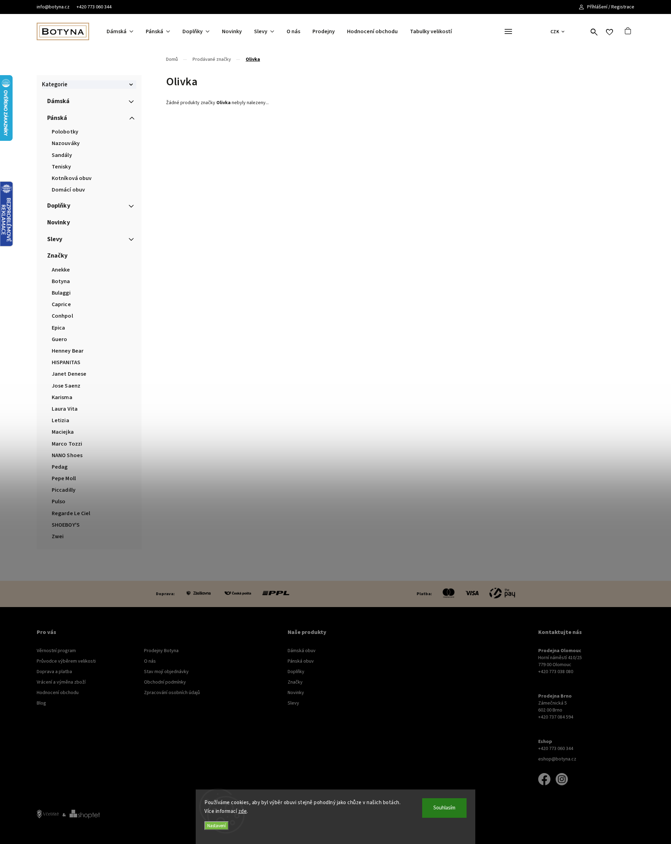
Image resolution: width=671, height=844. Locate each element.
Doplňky (58, 205)
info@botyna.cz (53, 6)
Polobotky (65, 132)
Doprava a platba (54, 671)
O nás (150, 661)
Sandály (62, 155)
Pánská (57, 118)
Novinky (58, 222)
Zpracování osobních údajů (172, 692)
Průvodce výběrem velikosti (66, 661)
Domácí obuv (68, 190)
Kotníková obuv (72, 178)
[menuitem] (126, 31)
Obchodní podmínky (165, 682)
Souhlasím (444, 807)
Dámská (58, 101)
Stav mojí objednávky (166, 671)
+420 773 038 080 (555, 671)
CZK (555, 31)
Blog (41, 703)
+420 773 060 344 (94, 6)
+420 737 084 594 (555, 717)
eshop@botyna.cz (557, 759)
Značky (57, 255)
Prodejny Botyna (161, 650)
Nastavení (216, 825)
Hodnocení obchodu (58, 692)
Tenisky (61, 167)
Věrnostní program (56, 650)
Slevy (55, 239)
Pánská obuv (301, 661)
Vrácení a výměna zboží (61, 682)
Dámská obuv (302, 650)
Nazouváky (66, 143)
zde (242, 811)
